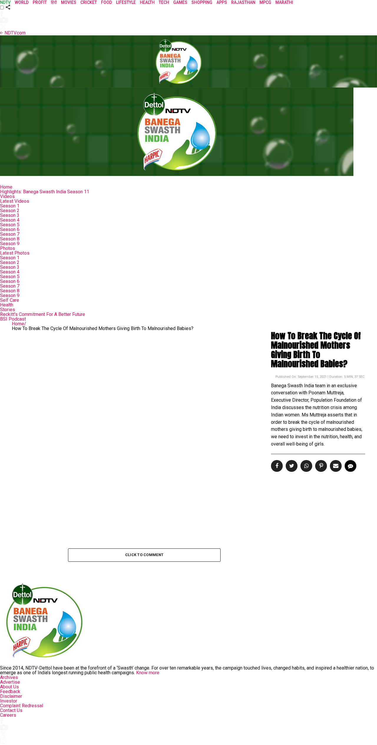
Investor (8, 701)
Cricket (88, 2)
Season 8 (9, 239)
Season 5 (9, 225)
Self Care (9, 300)
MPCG (265, 2)
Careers (8, 715)
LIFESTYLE (126, 2)
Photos (7, 248)
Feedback (10, 691)
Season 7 (9, 234)
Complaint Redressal (21, 705)
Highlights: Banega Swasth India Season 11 (44, 192)
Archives (9, 677)
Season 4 (9, 220)
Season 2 (9, 210)
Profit (40, 2)
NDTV (5, 2)
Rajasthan (243, 2)
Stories (7, 309)
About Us (9, 687)
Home (6, 187)
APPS (221, 2)
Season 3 (9, 215)
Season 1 (9, 206)
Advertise (10, 682)
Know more (147, 672)
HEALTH (147, 2)
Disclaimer (11, 696)
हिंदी (54, 2)
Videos (7, 196)
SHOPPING (201, 2)
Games (180, 2)
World (22, 2)
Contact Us (11, 710)
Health (6, 305)
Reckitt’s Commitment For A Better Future (42, 314)
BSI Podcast (13, 319)
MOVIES (68, 2)
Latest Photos (14, 253)
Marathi (284, 2)
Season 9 (9, 243)
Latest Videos (14, 201)
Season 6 (9, 229)
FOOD (106, 2)
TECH (164, 2)
